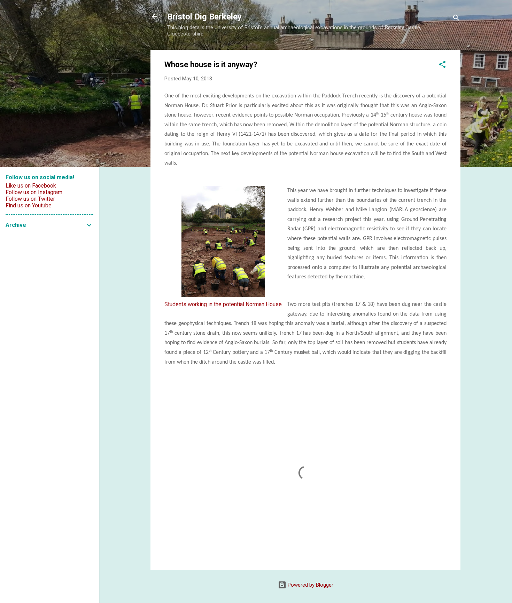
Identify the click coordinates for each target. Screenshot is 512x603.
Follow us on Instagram (34, 192)
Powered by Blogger (309, 585)
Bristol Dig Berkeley (204, 17)
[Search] (456, 19)
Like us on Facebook (31, 185)
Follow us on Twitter (30, 199)
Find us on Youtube (29, 205)
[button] (442, 65)
